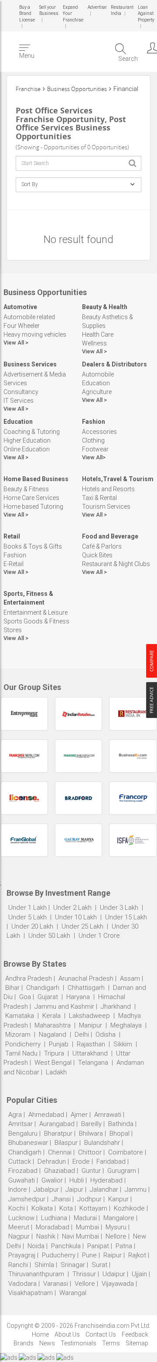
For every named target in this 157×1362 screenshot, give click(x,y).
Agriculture (97, 391)
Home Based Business (35, 478)
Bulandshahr (102, 1143)
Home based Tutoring (33, 506)
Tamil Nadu (21, 1053)
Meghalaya (126, 1025)
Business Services (30, 364)
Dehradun (52, 1161)
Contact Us (100, 1334)
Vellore (85, 1284)
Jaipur (74, 1189)
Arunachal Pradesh (85, 978)
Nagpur (19, 1236)
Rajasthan (91, 1044)
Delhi (82, 1034)
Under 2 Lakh (73, 908)
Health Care (97, 334)
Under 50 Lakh (50, 936)
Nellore (116, 1236)
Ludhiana (54, 1218)
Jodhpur (89, 1199)
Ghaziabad (59, 1171)
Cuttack (19, 1161)
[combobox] (78, 163)
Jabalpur (46, 1189)
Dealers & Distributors (114, 364)
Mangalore (118, 1218)
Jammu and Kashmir (64, 1006)
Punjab (58, 1044)
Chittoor (90, 1152)
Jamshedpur (26, 1199)
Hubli (76, 1180)
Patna (124, 1246)
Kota (66, 1208)
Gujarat (48, 997)
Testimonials (78, 1343)
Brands (24, 1343)
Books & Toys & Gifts (32, 546)
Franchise (28, 89)
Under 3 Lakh (120, 908)
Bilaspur (66, 1143)
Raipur (112, 1255)
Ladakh (56, 1072)
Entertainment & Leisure (35, 612)
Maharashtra (52, 1025)
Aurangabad (57, 1124)
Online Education (26, 449)
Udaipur (113, 1274)
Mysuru (116, 1227)
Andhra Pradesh (28, 978)
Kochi (16, 1208)
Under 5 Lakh (28, 917)
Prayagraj (21, 1255)
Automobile (98, 374)
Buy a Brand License (27, 13)
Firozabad (23, 1171)
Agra (15, 1115)
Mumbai (87, 1227)
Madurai (85, 1218)
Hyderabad (106, 1180)
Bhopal (119, 1133)
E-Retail (13, 563)
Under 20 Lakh (33, 926)
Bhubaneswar (28, 1143)
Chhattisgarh (86, 988)
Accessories (99, 431)
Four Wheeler (21, 325)
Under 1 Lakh (27, 908)
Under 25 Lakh (83, 926)
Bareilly (91, 1124)
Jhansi (61, 1199)
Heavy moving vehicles (34, 334)
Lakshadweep (89, 1016)
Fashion (93, 421)
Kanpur (118, 1199)
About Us (67, 1334)
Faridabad (111, 1161)
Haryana (78, 997)
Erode (81, 1161)
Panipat (98, 1246)
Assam (130, 978)
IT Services (18, 400)
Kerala (51, 1016)
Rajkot (137, 1255)
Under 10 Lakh (77, 917)
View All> (94, 457)
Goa (25, 997)
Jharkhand (116, 1006)
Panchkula (66, 1246)
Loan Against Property (145, 13)
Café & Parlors (102, 546)
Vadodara (22, 1284)
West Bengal (53, 1062)
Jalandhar (104, 1189)
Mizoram (18, 1034)
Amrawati (107, 1115)
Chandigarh (42, 988)
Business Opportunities (77, 89)
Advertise (96, 7)
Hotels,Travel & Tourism (118, 478)
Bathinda (120, 1124)
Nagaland (52, 1034)
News (47, 1343)
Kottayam (93, 1208)
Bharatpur (58, 1133)
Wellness (94, 343)
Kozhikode (129, 1208)
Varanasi (55, 1284)
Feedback (135, 1334)
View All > (15, 342)
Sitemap (137, 1343)
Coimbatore (125, 1152)
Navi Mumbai (80, 1236)
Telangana (93, 1062)
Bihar (12, 988)
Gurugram (121, 1171)
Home (40, 1334)
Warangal (72, 1293)
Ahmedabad (46, 1115)
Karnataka (19, 1016)
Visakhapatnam (30, 1293)
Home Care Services (31, 497)
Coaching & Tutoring (31, 431)
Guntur (91, 1171)
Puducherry (58, 1255)
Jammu (136, 1189)
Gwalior (52, 1180)
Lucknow (21, 1218)
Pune (89, 1255)
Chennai (60, 1152)
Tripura (54, 1053)
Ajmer (79, 1115)
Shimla (44, 1265)
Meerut (18, 1227)
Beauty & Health (104, 306)
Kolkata (42, 1208)
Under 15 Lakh (126, 917)
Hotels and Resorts (108, 489)
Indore (17, 1189)
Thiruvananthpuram (37, 1274)
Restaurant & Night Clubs (116, 563)
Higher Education (27, 440)
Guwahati (21, 1180)
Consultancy (20, 391)
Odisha (106, 1034)
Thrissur (84, 1274)
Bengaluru (23, 1133)
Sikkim (122, 1044)
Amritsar (20, 1124)
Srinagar (73, 1265)
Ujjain (139, 1274)
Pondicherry (23, 1044)
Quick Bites (97, 555)
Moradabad (52, 1227)
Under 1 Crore (99, 936)
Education (96, 383)
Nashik (45, 1236)
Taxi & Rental (99, 497)
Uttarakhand (90, 1053)
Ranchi (18, 1265)
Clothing (93, 440)
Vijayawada (118, 1284)
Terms (111, 1343)
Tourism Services (106, 506)
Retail (11, 536)
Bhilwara (91, 1133)
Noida (35, 1246)
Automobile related (29, 316)
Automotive (20, 306)
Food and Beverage (110, 536)
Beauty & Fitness (26, 489)
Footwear (95, 449)
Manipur (90, 1025)
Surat (99, 1265)
